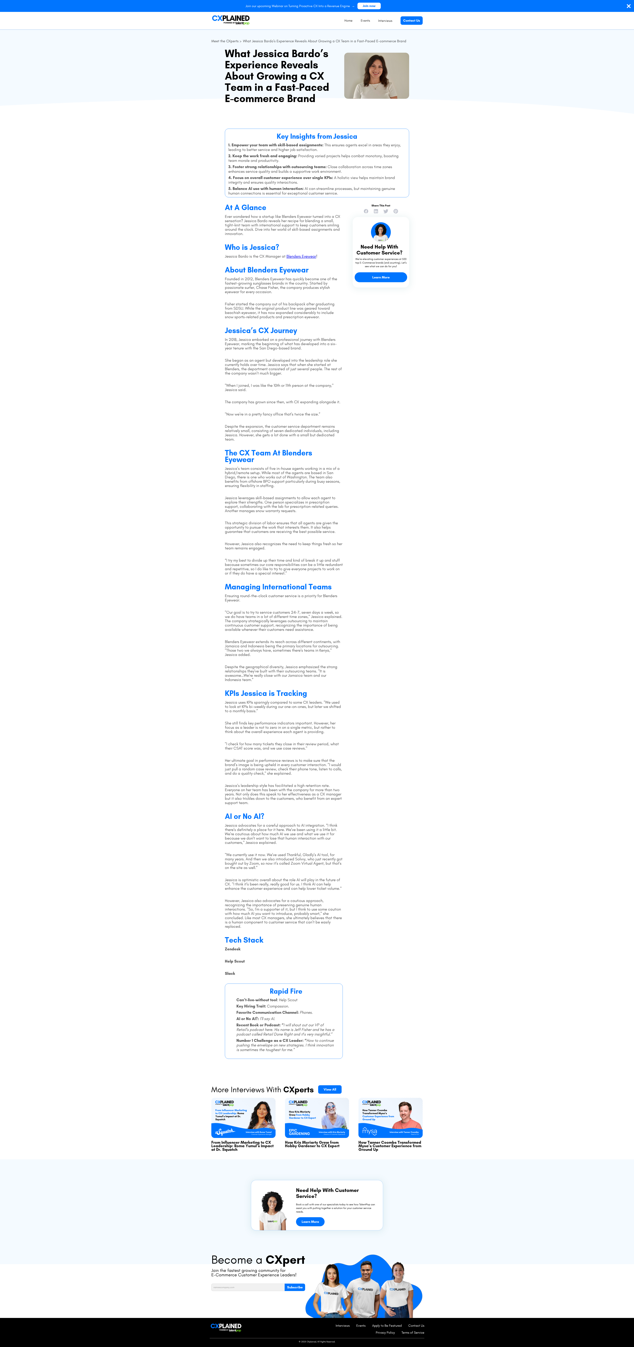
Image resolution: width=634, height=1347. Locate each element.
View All (330, 1089)
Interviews (343, 1326)
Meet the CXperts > (226, 41)
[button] (385, 20)
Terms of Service (413, 1332)
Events (365, 20)
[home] (231, 20)
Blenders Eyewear (301, 256)
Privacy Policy (385, 1332)
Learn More (381, 277)
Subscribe (295, 1287)
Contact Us (411, 20)
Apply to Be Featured (387, 1326)
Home (348, 20)
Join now (369, 6)
